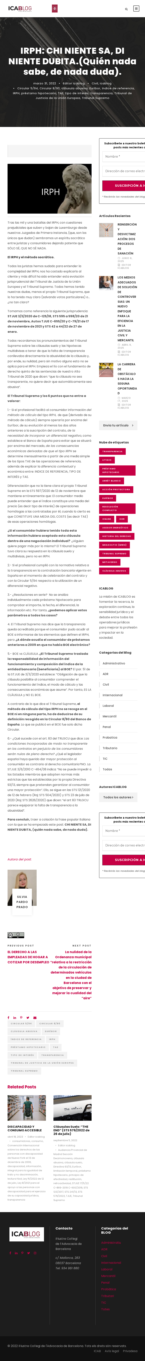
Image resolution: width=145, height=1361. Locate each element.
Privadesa (130, 1351)
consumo (37, 1141)
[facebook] (10, 1253)
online (106, 518)
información (33, 1166)
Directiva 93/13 (62, 1166)
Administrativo (114, 663)
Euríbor (94, 88)
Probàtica (108, 1289)
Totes (105, 1309)
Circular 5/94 (27, 88)
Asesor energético (115, 527)
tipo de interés (77, 93)
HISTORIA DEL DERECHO (116, 536)
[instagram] (35, 1253)
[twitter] (28, 1253)
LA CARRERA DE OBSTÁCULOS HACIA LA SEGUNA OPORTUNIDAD (127, 378)
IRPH (16, 93)
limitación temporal (65, 1171)
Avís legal (112, 1351)
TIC (105, 759)
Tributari (107, 1296)
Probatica (110, 738)
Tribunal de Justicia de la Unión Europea (42, 1062)
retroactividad (62, 1183)
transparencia (101, 93)
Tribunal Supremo (96, 98)
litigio (107, 459)
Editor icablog (74, 83)
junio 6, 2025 (125, 260)
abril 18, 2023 (15, 1137)
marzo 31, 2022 (44, 83)
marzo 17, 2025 (124, 399)
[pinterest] (22, 1253)
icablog (106, 83)
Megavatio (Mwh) (114, 544)
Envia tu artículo (116, 425)
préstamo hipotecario (38, 93)
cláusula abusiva (75, 88)
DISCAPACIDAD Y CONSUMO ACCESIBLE (25, 1128)
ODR (122, 518)
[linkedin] (16, 1253)
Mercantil (109, 716)
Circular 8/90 (50, 88)
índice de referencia (118, 88)
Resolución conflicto (110, 508)
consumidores (21, 1141)
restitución (75, 1179)
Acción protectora (116, 489)
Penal (107, 727)
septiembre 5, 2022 (65, 1140)
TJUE (69, 1196)
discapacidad (16, 1166)
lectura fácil (15, 1179)
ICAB (97, 1351)
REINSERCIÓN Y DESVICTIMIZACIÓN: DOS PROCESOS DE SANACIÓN (127, 238)
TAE (60, 93)
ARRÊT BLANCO (111, 480)
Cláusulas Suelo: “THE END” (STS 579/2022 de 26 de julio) (71, 1130)
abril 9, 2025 (125, 346)
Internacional (113, 695)
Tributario (110, 748)
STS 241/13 (71, 1192)
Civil (95, 83)
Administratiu (111, 1242)
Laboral (108, 706)
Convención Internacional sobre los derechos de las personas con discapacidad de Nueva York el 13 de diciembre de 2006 (25, 1154)
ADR (105, 674)
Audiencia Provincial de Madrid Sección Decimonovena (70, 1154)
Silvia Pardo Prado (22, 902)
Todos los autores (117, 797)
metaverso (109, 562)
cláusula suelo (73, 1162)
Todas (107, 769)
